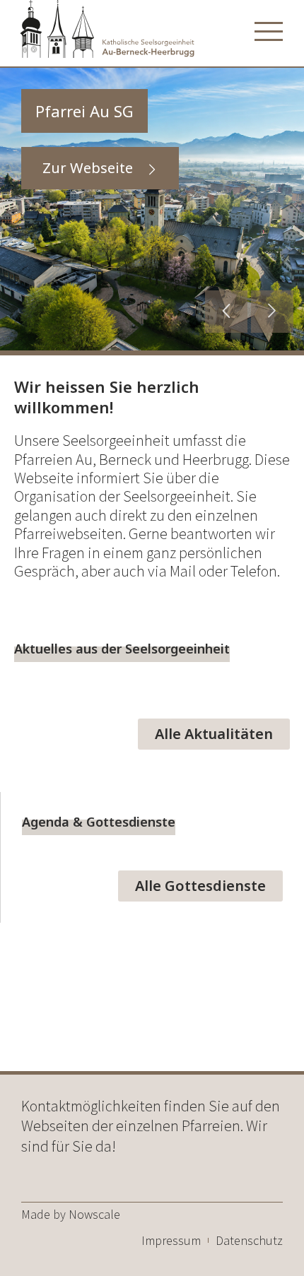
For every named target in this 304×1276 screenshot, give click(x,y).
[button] (226, 311)
